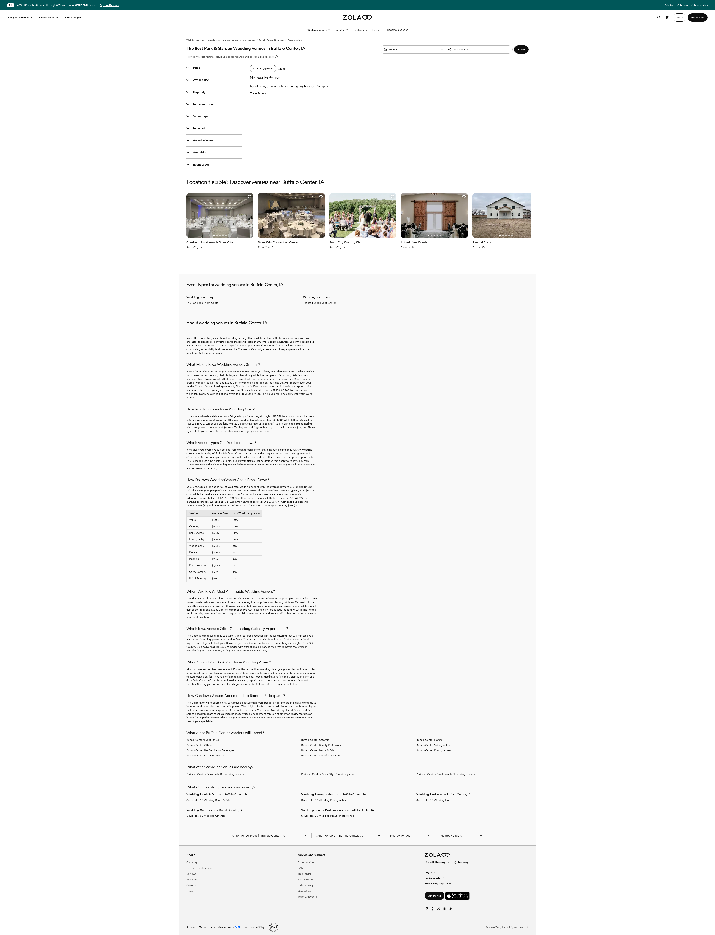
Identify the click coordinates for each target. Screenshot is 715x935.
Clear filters (258, 93)
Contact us (304, 890)
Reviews (191, 873)
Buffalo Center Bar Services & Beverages (210, 750)
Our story (191, 862)
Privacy (190, 927)
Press (189, 890)
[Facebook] (426, 910)
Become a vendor (397, 29)
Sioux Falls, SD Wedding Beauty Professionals (327, 815)
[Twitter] (438, 910)
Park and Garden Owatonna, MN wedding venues (445, 774)
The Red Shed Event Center (202, 302)
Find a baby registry (436, 883)
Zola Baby (669, 5)
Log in (428, 872)
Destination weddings (366, 29)
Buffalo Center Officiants (200, 745)
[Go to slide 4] (222, 235)
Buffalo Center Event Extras (202, 739)
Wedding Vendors (195, 40)
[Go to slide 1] (213, 235)
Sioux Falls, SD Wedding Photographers (324, 800)
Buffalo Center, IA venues (271, 40)
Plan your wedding (18, 17)
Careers (191, 885)
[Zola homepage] (357, 17)
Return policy (305, 885)
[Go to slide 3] (219, 235)
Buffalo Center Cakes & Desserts (205, 755)
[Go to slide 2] (216, 235)
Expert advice (47, 17)
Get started (434, 895)
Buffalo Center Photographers (433, 750)
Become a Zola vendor (199, 868)
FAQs (301, 868)
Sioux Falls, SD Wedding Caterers (205, 815)
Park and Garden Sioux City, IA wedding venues (329, 774)
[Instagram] (444, 910)
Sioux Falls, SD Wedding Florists (434, 800)
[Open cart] (667, 17)
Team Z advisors (307, 896)
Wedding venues (317, 29)
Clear (281, 68)
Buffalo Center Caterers (315, 739)
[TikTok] (450, 910)
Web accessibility (254, 927)
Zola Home (682, 5)
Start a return (306, 879)
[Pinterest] (432, 910)
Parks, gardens (295, 40)
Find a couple (73, 17)
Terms (92, 5)
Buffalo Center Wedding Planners (320, 755)
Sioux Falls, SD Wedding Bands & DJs (208, 800)
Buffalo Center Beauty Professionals (322, 745)
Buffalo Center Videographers (433, 745)
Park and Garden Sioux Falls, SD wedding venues (215, 774)
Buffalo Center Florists (429, 739)
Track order (304, 873)
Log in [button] (679, 17)
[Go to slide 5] (225, 235)
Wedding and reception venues (223, 40)
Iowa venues (249, 40)
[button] (442, 49)
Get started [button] (697, 17)
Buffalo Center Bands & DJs (317, 750)
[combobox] (480, 49)
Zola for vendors (699, 5)
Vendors (340, 29)
